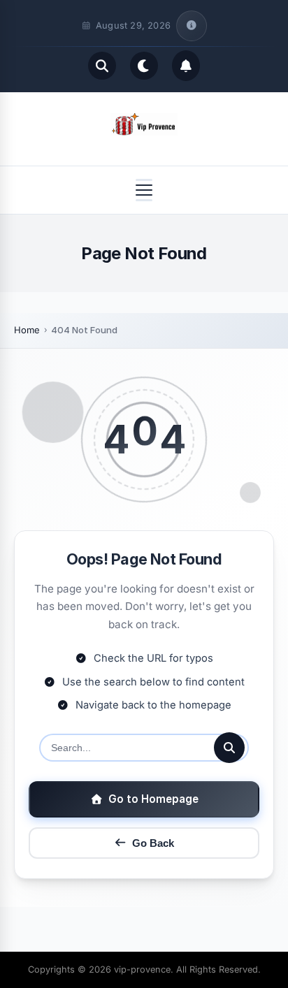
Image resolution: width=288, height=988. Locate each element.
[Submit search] (229, 747)
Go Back (153, 843)
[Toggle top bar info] (191, 25)
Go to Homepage (153, 799)
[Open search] (102, 66)
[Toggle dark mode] (144, 66)
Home (27, 329)
